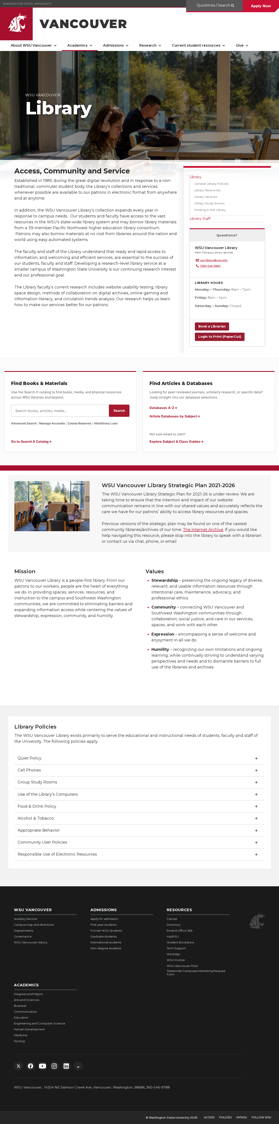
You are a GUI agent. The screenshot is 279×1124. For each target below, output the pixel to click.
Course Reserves (79, 423)
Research (148, 45)
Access (209, 1117)
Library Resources (207, 190)
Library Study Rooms (209, 203)
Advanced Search (24, 423)
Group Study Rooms (37, 782)
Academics (77, 45)
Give (240, 45)
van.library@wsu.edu (214, 260)
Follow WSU (261, 1117)
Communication (25, 1011)
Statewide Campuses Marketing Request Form (196, 972)
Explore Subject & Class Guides (175, 441)
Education (21, 1017)
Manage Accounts (52, 423)
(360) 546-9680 (210, 266)
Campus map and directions (34, 924)
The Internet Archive (203, 529)
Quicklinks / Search (213, 5)
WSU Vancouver (33, 910)
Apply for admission (104, 919)
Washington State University (27, 3)
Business (20, 1005)
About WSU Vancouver (31, 45)
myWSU (173, 936)
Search (119, 411)
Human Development (29, 1029)
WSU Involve (176, 960)
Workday (173, 954)
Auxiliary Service (25, 919)
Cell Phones (29, 770)
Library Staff (200, 219)
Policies (225, 1117)
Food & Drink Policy (37, 806)
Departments (23, 930)
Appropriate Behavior (39, 830)
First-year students (103, 924)
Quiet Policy (29, 758)
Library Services (205, 196)
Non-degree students (105, 948)
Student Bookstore (180, 942)
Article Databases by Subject (173, 416)
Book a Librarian (212, 326)
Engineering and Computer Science (39, 1023)
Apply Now (261, 6)
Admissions (113, 45)
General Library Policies (211, 183)
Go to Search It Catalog (30, 441)
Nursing (19, 1041)
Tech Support (176, 948)
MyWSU (241, 1117)
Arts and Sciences (26, 1000)
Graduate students (103, 936)
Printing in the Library (210, 210)
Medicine (20, 1035)
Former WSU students (106, 930)
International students (105, 942)
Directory (173, 924)
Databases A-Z (162, 408)
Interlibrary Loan (105, 423)
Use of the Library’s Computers (48, 794)
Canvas (172, 919)
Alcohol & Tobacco (36, 818)
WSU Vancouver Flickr (182, 966)
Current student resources (196, 45)
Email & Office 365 (179, 930)
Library (195, 177)
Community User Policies (42, 842)
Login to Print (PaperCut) (219, 337)
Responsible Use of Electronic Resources (57, 854)
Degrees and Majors (28, 994)
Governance (23, 936)
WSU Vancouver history (30, 942)
